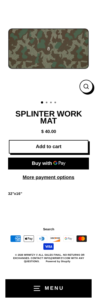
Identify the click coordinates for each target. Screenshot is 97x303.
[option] (48, 48)
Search (48, 229)
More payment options (48, 177)
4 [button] (55, 103)
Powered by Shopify (58, 261)
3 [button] (51, 103)
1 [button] (42, 102)
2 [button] (47, 103)
